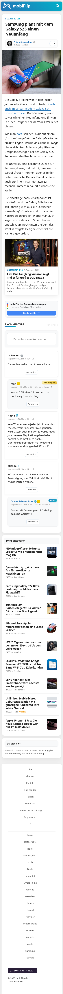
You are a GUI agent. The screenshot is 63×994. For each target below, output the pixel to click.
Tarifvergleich (30, 855)
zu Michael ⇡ (44, 504)
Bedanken (30, 803)
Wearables (30, 896)
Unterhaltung (30, 923)
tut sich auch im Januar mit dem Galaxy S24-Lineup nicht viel (30, 108)
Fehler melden (52, 325)
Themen (30, 776)
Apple (30, 944)
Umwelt (30, 930)
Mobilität (30, 876)
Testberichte (30, 841)
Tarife (30, 862)
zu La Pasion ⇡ (45, 387)
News (30, 835)
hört (19, 134)
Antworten (31, 372)
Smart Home (30, 882)
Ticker (30, 848)
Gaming (30, 889)
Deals (30, 869)
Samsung (30, 950)
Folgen (30, 796)
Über (30, 769)
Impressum (30, 817)
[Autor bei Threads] (34, 42)
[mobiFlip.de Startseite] (18, 6)
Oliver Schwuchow (23, 42)
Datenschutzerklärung (30, 810)
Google (30, 957)
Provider (30, 916)
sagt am (21, 358)
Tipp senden (30, 789)
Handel (30, 910)
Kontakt (30, 783)
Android (30, 937)
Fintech (30, 903)
